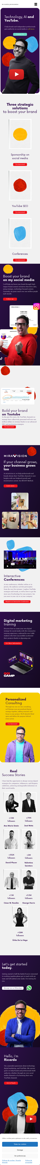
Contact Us (20, 34)
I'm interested (20, 164)
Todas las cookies (20, 1144)
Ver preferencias (20, 1156)
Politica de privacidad (28, 1161)
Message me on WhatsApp (13, 988)
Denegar (20, 1150)
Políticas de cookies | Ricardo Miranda (11, 1161)
